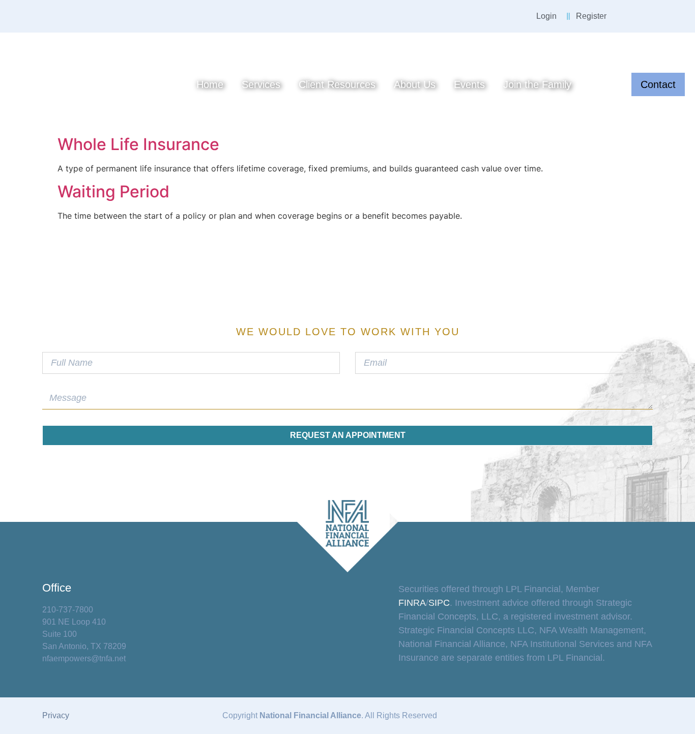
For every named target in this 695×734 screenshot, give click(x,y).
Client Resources (337, 84)
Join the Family (537, 84)
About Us (415, 84)
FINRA (412, 603)
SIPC (439, 603)
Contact (658, 84)
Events (469, 84)
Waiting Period (113, 191)
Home (209, 84)
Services (261, 84)
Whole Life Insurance (138, 144)
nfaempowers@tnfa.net (84, 658)
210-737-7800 (67, 609)
